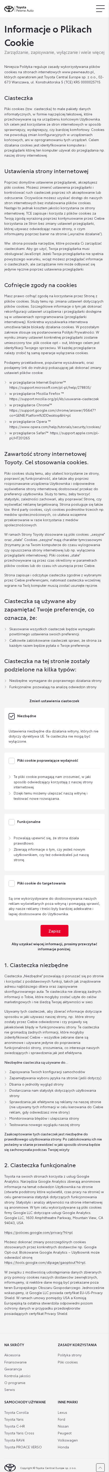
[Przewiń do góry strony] (100, 1467)
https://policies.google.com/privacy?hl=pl (38, 1232)
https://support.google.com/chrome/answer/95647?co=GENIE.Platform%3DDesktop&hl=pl (52, 413)
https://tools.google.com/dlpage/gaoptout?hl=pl (44, 1262)
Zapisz (54, 931)
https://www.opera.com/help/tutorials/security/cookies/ (55, 426)
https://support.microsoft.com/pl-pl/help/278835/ (50, 387)
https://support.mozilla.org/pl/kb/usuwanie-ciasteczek (54, 398)
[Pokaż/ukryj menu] (100, 8)
